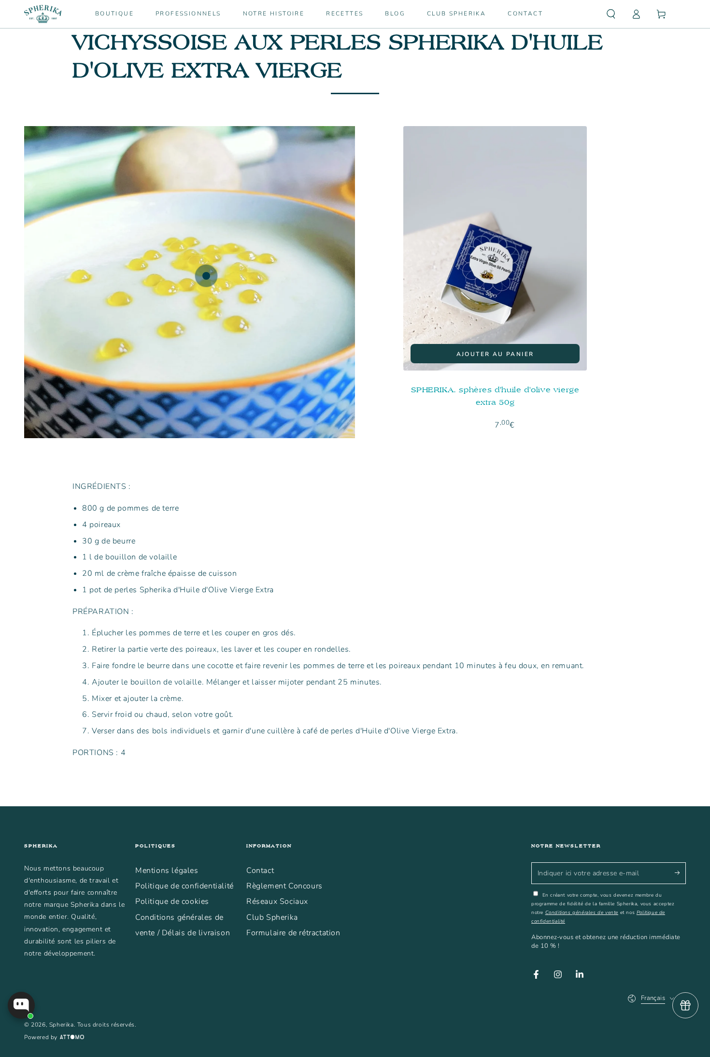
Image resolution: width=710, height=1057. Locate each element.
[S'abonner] (680, 873)
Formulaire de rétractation (293, 933)
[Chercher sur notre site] (611, 14)
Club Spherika (272, 917)
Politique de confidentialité (184, 886)
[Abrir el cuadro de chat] (21, 1005)
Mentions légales (167, 870)
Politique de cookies (172, 901)
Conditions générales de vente (581, 912)
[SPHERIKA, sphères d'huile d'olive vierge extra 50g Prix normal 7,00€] (206, 275)
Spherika (61, 1024)
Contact (260, 870)
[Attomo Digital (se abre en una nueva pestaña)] (70, 1037)
